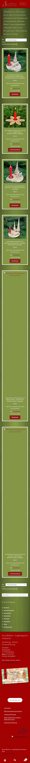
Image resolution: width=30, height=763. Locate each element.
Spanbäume (7, 621)
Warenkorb (23, 759)
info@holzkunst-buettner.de (9, 662)
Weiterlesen (15, 94)
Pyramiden (6, 618)
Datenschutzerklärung (10, 722)
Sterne (5, 624)
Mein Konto (5, 760)
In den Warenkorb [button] (15, 149)
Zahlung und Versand (10, 714)
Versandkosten (16, 88)
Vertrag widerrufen (15, 700)
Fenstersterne (7, 613)
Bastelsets (6, 607)
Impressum (7, 708)
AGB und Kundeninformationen (13, 711)
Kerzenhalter (7, 616)
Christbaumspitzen (9, 610)
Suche (15, 760)
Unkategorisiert (8, 627)
